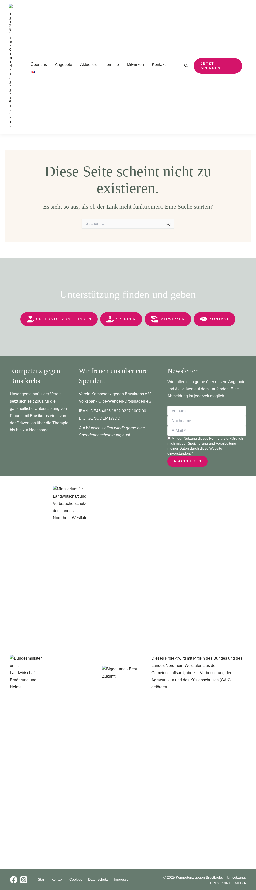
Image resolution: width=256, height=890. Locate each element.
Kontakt (159, 64)
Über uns (39, 64)
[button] (186, 66)
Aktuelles (88, 64)
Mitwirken (135, 64)
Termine (112, 64)
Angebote (63, 64)
